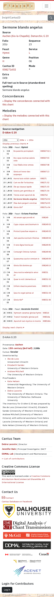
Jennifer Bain (9, 449)
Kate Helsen (13, 381)
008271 (43, 178)
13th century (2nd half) (20, 348)
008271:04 (44, 191)
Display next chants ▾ (13, 327)
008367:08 (44, 165)
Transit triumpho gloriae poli (26, 317)
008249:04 (46, 238)
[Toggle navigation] (46, 6)
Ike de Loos (13, 359)
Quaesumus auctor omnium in (26, 259)
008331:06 (46, 300)
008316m (47, 321)
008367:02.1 (45, 151)
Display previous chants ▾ (15, 143)
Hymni (5, 52)
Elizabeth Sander (15, 365)
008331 (45, 272)
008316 (46, 313)
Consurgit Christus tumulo (25, 252)
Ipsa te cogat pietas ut (24, 293)
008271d (44, 195)
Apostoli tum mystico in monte (27, 321)
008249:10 (46, 265)
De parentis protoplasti (23, 151)
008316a (46, 317)
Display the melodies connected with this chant (25, 117)
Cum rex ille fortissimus (24, 182)
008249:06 (46, 252)
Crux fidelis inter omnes (24, 165)
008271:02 (44, 182)
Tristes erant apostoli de (24, 195)
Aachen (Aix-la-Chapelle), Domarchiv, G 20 (25, 36)
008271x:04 (45, 207)
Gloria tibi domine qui (23, 265)
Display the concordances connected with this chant (26, 103)
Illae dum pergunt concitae (25, 203)
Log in (7, 589)
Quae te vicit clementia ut (25, 279)
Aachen (19, 344)
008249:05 (46, 245)
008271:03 (44, 187)
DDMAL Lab (8, 454)
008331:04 (46, 293)
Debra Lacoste (14, 391)
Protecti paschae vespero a (25, 231)
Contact (9, 498)
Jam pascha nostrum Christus (26, 238)
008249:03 (46, 231)
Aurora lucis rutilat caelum (25, 178)
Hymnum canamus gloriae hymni (27, 313)
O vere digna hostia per (23, 245)
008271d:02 (9, 69)
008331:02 (46, 279)
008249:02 (46, 224)
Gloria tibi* (18, 207)
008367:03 (44, 158)
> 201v (30, 140)
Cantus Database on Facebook (17, 501)
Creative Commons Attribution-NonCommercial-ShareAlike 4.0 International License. (26, 479)
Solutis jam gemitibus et (24, 191)
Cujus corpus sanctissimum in (26, 224)
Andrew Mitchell (15, 371)
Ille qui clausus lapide (23, 187)
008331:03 (46, 286)
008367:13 (44, 171)
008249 (45, 217)
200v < (23, 140)
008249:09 (46, 259)
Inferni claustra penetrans (25, 286)
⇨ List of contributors (13, 458)
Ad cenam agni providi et (24, 217)
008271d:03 (45, 203)
